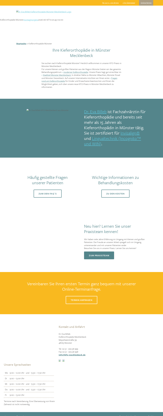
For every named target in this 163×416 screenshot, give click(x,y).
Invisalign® (130, 133)
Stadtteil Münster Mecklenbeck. (57, 75)
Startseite (21, 43)
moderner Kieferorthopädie (75, 72)
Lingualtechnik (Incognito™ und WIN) (112, 141)
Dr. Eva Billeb (95, 112)
